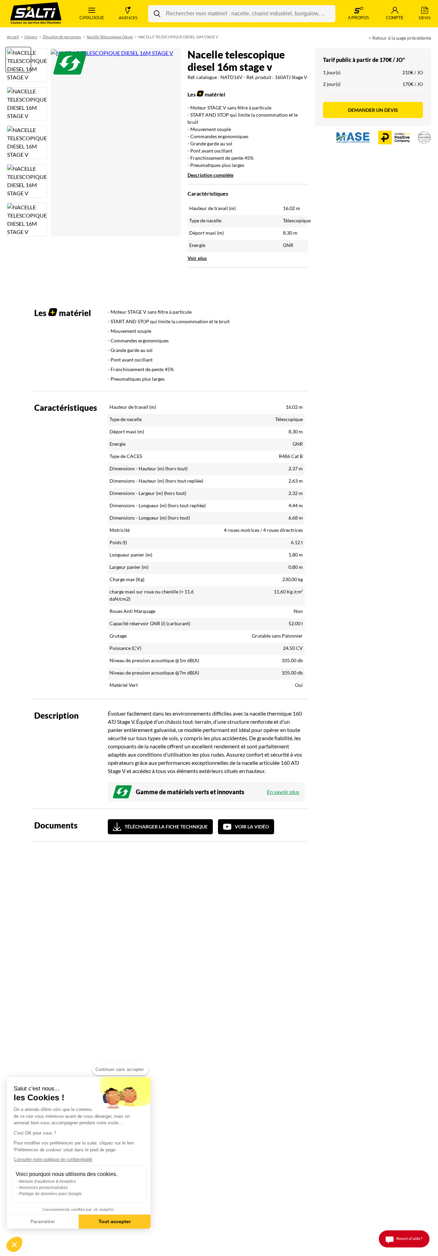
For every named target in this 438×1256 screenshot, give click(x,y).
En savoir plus (283, 791)
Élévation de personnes (62, 37)
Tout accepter (115, 1221)
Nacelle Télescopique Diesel (110, 37)
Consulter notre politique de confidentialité (53, 1159)
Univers (30, 37)
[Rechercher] (157, 13)
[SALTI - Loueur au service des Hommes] (35, 14)
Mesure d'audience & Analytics (47, 1181)
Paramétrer (42, 1221)
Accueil (13, 37)
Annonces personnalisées (43, 1187)
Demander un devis (373, 110)
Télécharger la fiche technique (166, 826)
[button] (14, 1244)
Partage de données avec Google (50, 1193)
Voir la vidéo (252, 826)
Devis (424, 17)
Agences (128, 17)
